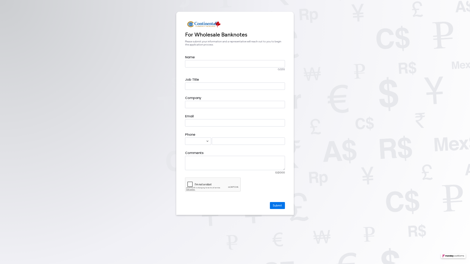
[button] (453, 257)
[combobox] (194, 141)
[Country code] (207, 141)
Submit (277, 205)
